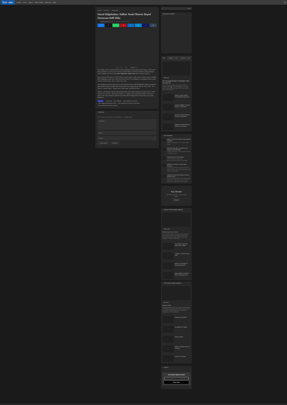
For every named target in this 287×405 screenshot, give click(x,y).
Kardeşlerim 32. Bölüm (181, 327)
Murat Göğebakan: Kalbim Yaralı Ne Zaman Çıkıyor (129, 103)
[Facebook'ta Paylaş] (101, 25)
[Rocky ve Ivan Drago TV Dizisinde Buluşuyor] (168, 265)
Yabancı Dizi (166, 229)
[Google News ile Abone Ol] (134, 67)
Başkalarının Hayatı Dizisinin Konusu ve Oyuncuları (182, 125)
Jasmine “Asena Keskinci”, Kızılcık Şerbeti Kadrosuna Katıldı (182, 96)
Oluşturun (176, 200)
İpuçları (31, 2)
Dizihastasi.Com (105, 21)
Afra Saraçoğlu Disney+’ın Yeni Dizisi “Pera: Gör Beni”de (176, 82)
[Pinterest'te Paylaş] (123, 25)
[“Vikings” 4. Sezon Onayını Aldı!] (168, 256)
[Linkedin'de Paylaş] (130, 25)
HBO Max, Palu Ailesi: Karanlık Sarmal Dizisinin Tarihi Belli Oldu (177, 149)
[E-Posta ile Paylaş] (153, 25)
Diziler (25, 2)
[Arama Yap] (285, 2)
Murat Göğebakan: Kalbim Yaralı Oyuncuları (107, 105)
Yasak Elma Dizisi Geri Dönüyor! (175, 157)
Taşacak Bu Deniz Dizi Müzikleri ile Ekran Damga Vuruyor (178, 175)
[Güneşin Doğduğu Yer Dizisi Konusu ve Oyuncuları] (168, 107)
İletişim (54, 2)
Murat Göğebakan (117, 101)
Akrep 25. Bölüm (166, 305)
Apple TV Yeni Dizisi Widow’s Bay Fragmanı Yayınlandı (178, 140)
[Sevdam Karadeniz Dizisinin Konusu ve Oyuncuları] (168, 117)
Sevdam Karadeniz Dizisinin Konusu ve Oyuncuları (182, 115)
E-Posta (101, 138)
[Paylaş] (145, 25)
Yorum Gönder (103, 143)
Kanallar (19, 2)
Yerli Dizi (166, 78)
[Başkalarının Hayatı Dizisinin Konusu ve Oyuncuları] (168, 126)
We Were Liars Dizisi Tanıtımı (170, 232)
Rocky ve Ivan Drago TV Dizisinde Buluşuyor (181, 264)
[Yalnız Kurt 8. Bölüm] (168, 358)
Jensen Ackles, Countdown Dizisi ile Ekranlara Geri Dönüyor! (182, 274)
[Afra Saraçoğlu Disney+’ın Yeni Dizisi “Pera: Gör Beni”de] (176, 69)
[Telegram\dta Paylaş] (138, 25)
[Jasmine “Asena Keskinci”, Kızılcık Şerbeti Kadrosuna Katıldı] (168, 97)
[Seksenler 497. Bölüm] (168, 319)
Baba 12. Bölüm (179, 337)
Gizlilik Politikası (39, 2)
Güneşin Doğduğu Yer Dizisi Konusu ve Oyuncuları (182, 105)
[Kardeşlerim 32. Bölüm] (168, 329)
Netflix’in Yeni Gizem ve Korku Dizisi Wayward (177, 165)
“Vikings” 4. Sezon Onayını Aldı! (182, 254)
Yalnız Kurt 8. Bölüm (180, 356)
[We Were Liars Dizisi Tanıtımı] (176, 220)
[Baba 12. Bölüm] (168, 339)
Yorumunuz (102, 121)
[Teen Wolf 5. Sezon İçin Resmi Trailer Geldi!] (168, 246)
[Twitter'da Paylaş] (108, 25)
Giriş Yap (115, 143)
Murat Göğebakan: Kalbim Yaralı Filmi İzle (107, 103)
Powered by (164, 387)
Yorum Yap (101, 112)
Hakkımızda (48, 2)
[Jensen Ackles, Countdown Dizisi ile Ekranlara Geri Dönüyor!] (168, 275)
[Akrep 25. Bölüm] (176, 293)
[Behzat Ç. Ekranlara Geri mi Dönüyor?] (168, 349)
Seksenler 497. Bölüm (180, 317)
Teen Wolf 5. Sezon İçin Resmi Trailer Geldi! (181, 244)
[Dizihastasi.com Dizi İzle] (8, 2)
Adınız (101, 133)
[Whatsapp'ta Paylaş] (115, 25)
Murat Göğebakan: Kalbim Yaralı (130, 101)
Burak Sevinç (109, 101)
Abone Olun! (176, 382)
